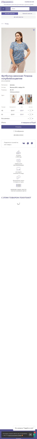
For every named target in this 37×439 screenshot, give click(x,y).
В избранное (19, 131)
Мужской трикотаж (27, 13)
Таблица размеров (14, 92)
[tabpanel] (18, 50)
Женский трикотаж (9, 13)
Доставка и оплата (18, 135)
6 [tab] (33, 70)
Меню (3, 8)
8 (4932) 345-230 (29, 1)
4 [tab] (30, 70)
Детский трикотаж (18, 17)
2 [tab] (27, 70)
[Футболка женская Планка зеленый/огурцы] (28, 99)
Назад (6, 23)
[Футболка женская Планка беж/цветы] (21, 99)
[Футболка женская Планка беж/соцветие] (13, 99)
